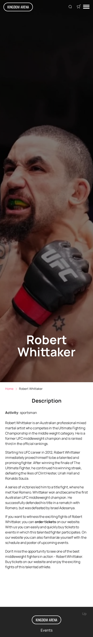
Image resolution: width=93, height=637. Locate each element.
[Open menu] (86, 7)
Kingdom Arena (18, 7)
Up (84, 613)
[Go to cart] (78, 7)
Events (47, 630)
